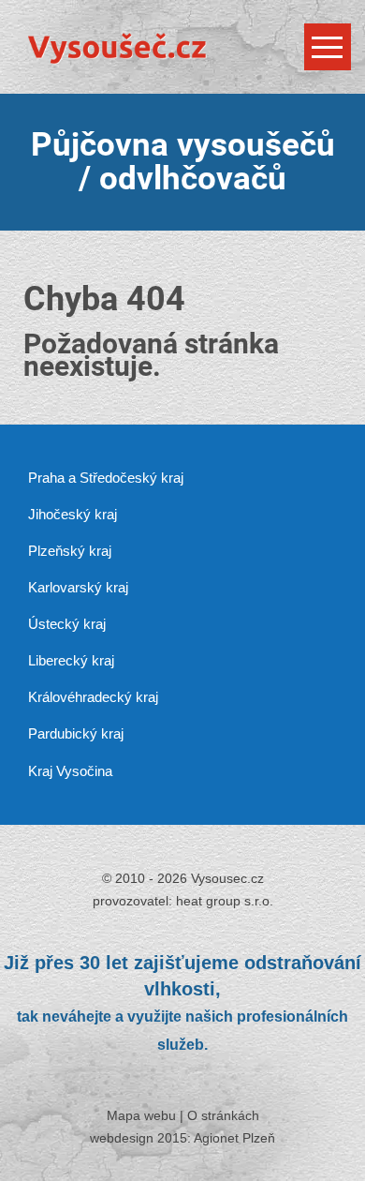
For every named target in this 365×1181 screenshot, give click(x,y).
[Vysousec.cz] (182, 43)
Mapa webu (141, 1115)
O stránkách (223, 1115)
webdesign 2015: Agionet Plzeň (182, 1137)
